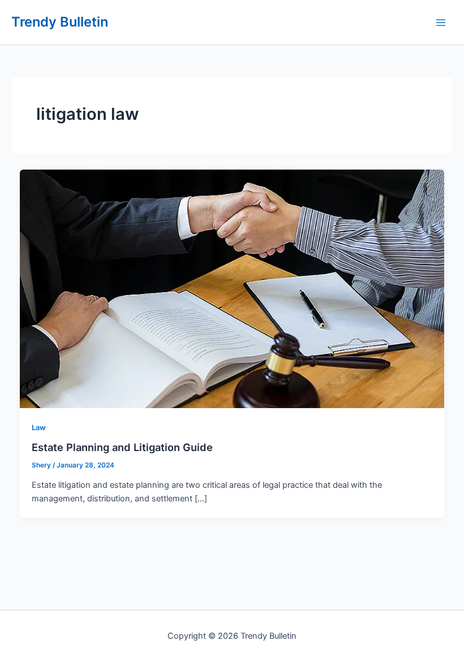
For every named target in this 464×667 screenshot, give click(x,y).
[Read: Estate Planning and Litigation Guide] (232, 288)
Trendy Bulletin (59, 22)
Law (39, 427)
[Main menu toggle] (441, 22)
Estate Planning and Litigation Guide (122, 447)
